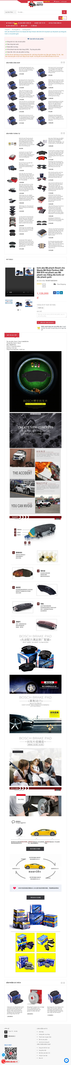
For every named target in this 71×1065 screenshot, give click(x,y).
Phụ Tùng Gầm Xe (55, 23)
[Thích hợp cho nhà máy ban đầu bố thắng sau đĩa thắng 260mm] (12, 210)
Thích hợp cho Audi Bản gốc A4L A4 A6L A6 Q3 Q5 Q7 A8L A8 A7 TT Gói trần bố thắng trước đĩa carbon (26, 229)
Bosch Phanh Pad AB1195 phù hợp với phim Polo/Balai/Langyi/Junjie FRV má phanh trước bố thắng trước (26, 165)
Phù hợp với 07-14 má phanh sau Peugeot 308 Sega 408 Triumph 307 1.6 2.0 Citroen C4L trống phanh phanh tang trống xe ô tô (55, 70)
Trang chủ (11, 23)
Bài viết (24, 25)
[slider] (40, 284)
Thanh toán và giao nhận (45, 1037)
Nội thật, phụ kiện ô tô (44, 1053)
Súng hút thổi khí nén (44, 1048)
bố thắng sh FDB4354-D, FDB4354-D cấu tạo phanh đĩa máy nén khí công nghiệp (56, 219)
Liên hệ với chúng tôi (44, 1042)
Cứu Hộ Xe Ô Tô (12, 25)
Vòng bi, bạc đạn (43, 1055)
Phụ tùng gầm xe (16, 29)
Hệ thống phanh (26, 29)
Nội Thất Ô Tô (40, 23)
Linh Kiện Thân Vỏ (25, 23)
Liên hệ (34, 25)
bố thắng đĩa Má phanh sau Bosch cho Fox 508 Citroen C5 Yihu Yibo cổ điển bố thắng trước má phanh (26, 69)
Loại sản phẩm (9, 12)
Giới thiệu (41, 1032)
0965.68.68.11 (11, 1036)
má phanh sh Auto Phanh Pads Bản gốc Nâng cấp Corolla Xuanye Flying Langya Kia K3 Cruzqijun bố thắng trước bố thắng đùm (26, 154)
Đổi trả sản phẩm (43, 1039)
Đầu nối (41, 1058)
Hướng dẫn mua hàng (44, 1034)
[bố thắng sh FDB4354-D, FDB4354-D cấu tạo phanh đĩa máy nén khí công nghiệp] (41, 222)
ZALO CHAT (8, 1045)
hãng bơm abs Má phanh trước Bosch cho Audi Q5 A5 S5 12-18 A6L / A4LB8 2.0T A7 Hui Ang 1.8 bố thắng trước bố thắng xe (56, 117)
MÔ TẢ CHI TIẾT (12, 335)
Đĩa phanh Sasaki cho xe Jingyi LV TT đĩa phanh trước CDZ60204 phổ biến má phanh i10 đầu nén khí (35, 1009)
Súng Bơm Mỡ (42, 1050)
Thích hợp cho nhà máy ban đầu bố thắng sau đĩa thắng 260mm (26, 207)
